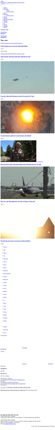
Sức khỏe (5, 26)
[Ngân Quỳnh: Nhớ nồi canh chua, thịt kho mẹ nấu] (12, 53)
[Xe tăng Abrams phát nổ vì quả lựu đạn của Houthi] (27, 133)
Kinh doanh (5, 270)
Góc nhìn (5, 276)
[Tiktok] (33, 412)
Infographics (5, 258)
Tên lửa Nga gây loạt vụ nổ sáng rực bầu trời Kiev (15, 241)
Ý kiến (4, 306)
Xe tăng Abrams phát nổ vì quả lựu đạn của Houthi (16, 135)
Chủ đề (5, 27)
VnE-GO (5, 261)
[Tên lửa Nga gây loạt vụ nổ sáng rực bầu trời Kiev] (27, 238)
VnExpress (24, 347)
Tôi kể (7, 10)
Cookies (21, 390)
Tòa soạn (24, 363)
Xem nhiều (5, 317)
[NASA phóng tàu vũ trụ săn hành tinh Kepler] (11, 43)
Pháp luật (5, 14)
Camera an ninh (9, 15)
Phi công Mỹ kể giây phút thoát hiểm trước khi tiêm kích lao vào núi (21, 164)
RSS (24, 390)
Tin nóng (5, 320)
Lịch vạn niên (5, 329)
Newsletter (5, 326)
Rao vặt (4, 332)
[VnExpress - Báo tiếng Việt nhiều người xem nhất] (12, 2)
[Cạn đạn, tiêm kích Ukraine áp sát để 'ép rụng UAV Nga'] (27, 93)
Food (4, 13)
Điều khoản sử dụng (5, 390)
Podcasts (4, 252)
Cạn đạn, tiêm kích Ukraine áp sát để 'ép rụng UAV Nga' (17, 96)
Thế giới (5, 18)
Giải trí (5, 16)
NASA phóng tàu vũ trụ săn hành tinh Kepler (14, 46)
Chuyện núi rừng (10, 11)
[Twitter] (33, 401)
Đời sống (4, 297)
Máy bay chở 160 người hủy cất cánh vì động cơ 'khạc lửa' (18, 201)
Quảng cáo (50, 363)
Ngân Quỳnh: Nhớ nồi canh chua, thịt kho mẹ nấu (15, 56)
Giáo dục (5, 22)
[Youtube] (11, 412)
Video (2, 1)
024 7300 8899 (9, 422)
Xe (4, 23)
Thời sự (5, 7)
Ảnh (4, 255)
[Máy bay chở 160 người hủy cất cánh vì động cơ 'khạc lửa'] (27, 198)
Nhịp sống (5, 9)
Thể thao (5, 20)
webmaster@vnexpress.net (10, 423)
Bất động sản (5, 279)
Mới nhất (5, 314)
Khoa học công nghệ (8, 19)
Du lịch (5, 24)
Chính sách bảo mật (14, 390)
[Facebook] (11, 401)
